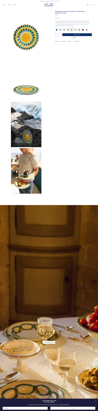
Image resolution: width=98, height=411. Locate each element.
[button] (4, 5)
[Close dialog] (96, 400)
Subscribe (73, 408)
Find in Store (73, 37)
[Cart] (93, 5)
